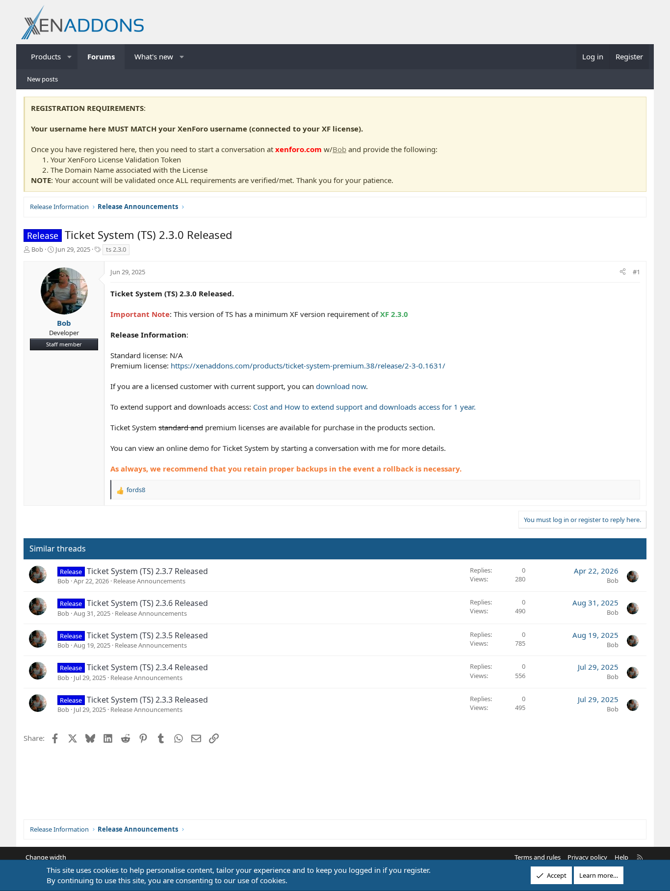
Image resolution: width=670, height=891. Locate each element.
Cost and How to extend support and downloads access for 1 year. (364, 407)
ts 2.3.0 (116, 249)
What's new (153, 56)
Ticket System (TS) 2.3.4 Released (147, 667)
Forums (101, 56)
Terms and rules (538, 857)
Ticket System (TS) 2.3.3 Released (147, 699)
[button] (69, 56)
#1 (636, 271)
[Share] (622, 272)
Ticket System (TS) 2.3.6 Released (147, 603)
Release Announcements (149, 581)
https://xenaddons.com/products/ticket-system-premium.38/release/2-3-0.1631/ (308, 365)
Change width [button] (46, 857)
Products (46, 56)
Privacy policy (587, 857)
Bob (339, 149)
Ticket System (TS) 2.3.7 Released (147, 571)
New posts (42, 79)
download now (341, 386)
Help (621, 857)
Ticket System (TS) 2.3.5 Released (147, 635)
